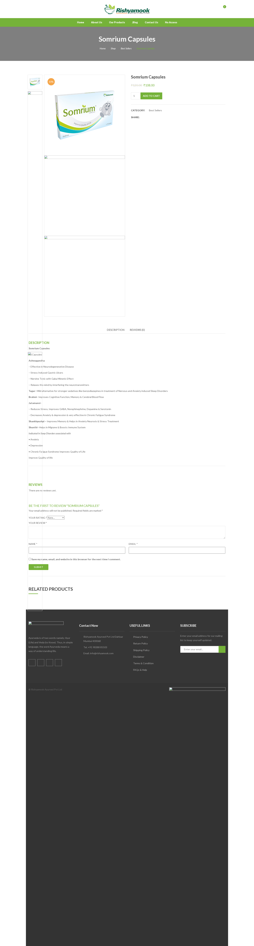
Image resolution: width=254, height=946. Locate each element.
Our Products (117, 22)
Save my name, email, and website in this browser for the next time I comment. (76, 559)
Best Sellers (126, 48)
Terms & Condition (143, 663)
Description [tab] (115, 329)
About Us (96, 22)
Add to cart (151, 95)
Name (33, 543)
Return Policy (140, 643)
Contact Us (151, 22)
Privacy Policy (140, 636)
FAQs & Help (140, 669)
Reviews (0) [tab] (137, 329)
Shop (113, 48)
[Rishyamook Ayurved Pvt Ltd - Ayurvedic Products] (127, 8)
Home (80, 22)
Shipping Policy (141, 650)
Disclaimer (138, 656)
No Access (171, 22)
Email (133, 543)
